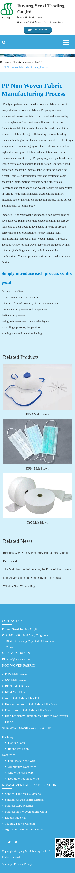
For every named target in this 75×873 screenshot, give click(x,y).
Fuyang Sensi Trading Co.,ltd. (20, 629)
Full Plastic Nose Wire (21, 760)
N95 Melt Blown (37, 522)
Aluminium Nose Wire (22, 766)
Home (6, 62)
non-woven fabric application (29, 785)
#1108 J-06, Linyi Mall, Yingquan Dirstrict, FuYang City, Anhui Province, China (30, 641)
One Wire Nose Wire (21, 772)
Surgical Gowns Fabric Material (24, 799)
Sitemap (7, 864)
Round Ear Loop (18, 748)
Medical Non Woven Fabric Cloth (26, 811)
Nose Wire (8, 754)
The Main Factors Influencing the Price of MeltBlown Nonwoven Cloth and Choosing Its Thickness (37, 573)
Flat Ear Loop (16, 742)
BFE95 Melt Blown (17, 686)
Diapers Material (15, 817)
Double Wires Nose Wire (23, 778)
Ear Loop (8, 737)
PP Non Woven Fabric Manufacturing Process (26, 67)
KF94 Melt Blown (37, 468)
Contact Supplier (39, 29)
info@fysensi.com (18, 659)
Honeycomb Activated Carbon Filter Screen (32, 704)
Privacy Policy (23, 864)
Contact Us (12, 620)
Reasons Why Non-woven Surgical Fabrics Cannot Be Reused (35, 557)
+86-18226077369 (18, 653)
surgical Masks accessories (27, 728)
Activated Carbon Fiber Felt (22, 698)
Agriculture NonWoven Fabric (24, 829)
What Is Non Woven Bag (19, 586)
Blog (37, 62)
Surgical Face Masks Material (23, 793)
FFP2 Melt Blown (37, 414)
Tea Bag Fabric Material (20, 823)
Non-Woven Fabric (18, 665)
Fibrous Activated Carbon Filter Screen (29, 710)
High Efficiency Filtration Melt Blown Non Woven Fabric (36, 718)
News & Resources (22, 62)
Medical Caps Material (19, 805)
